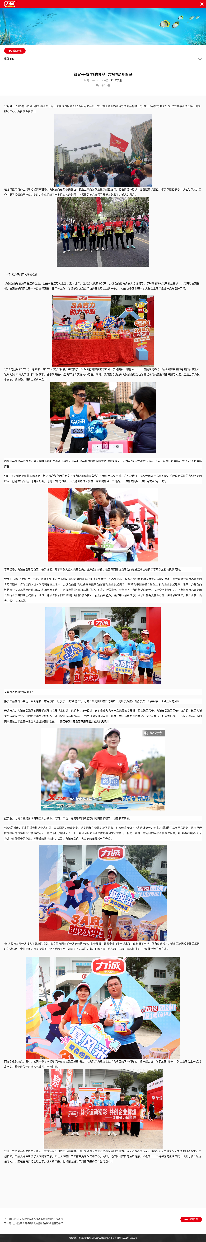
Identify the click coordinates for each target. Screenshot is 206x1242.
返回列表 (17, 50)
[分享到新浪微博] (103, 85)
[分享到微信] (97, 85)
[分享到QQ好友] (109, 85)
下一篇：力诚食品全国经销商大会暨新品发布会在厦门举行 (33, 1223)
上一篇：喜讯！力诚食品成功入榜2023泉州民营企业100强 (33, 1219)
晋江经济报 (116, 80)
